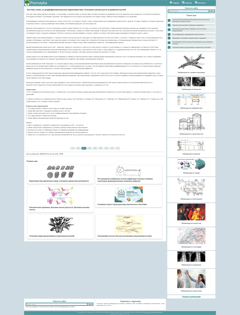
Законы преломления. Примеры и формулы (188, 25)
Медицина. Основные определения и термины (189, 38)
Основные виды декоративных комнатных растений (191, 47)
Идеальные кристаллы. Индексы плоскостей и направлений (189, 30)
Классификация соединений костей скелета (188, 34)
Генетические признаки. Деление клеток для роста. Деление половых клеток (191, 20)
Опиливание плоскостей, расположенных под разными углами (192, 43)
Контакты (202, 3)
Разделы (188, 3)
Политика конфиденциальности (153, 312)
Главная (175, 3)
